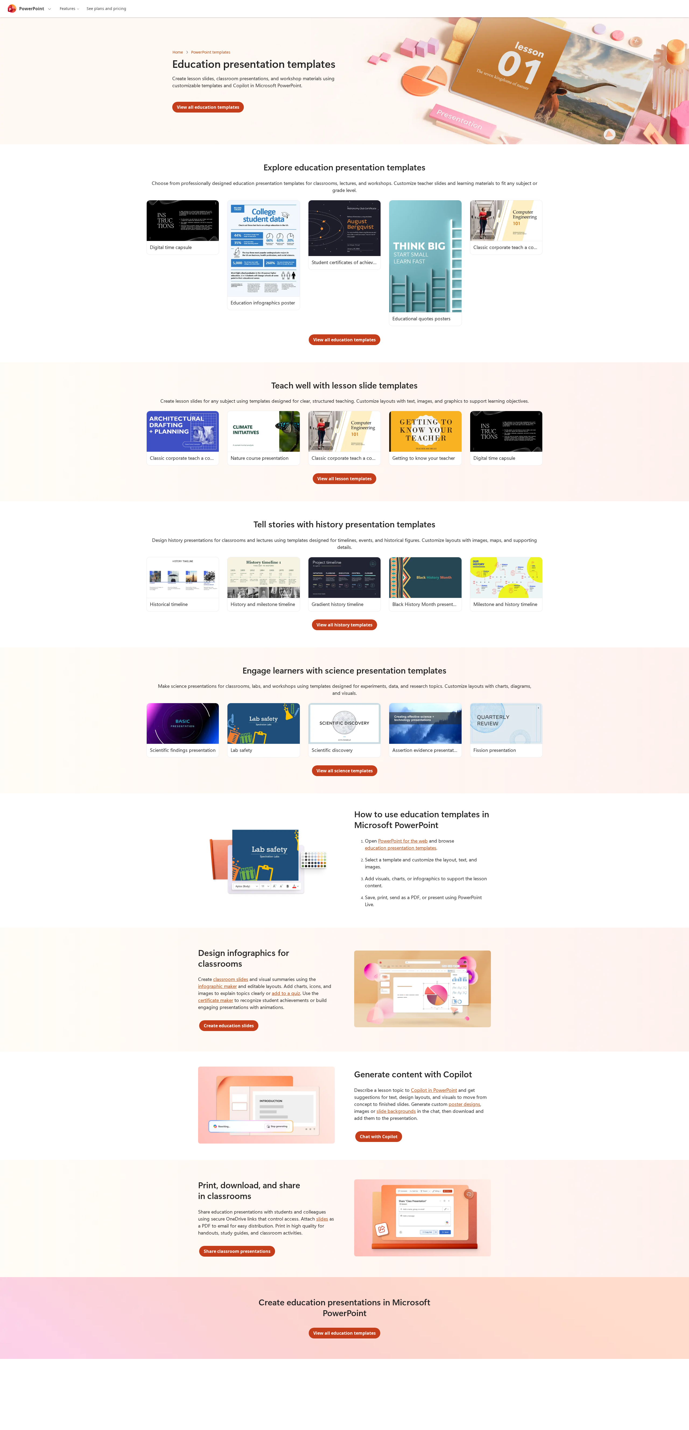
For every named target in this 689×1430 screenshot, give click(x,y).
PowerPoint (31, 9)
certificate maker (215, 1000)
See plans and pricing (106, 8)
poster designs (464, 1104)
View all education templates (208, 107)
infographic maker (217, 986)
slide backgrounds (396, 1111)
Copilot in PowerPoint (434, 1090)
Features (67, 8)
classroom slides (230, 979)
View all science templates (345, 771)
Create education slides (229, 1026)
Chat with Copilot (379, 1137)
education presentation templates (400, 847)
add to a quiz (286, 993)
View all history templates (344, 625)
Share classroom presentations (237, 1251)
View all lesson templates (344, 479)
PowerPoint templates (210, 52)
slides (322, 1218)
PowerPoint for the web (403, 840)
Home (178, 52)
